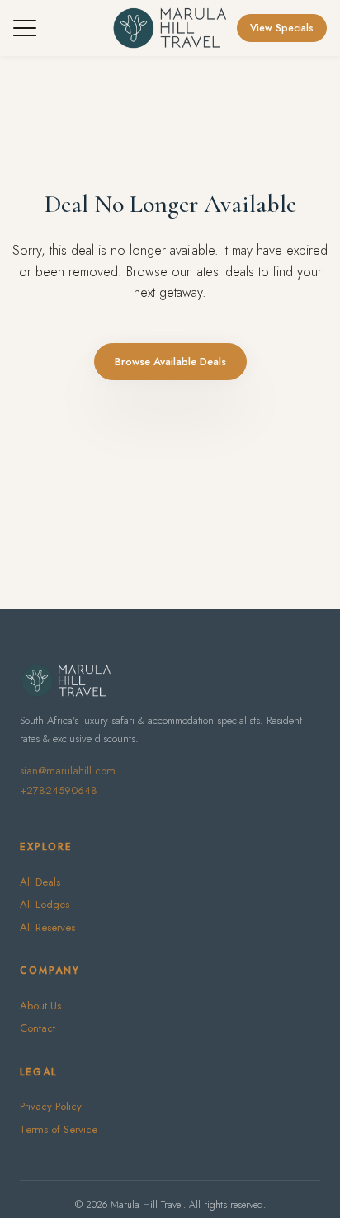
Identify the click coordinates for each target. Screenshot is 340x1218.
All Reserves (47, 927)
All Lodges (44, 904)
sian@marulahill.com (68, 770)
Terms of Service (58, 1129)
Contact (37, 1028)
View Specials (282, 28)
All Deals (40, 882)
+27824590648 (58, 790)
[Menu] (24, 28)
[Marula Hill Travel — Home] (169, 28)
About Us (40, 1005)
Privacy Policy (51, 1106)
